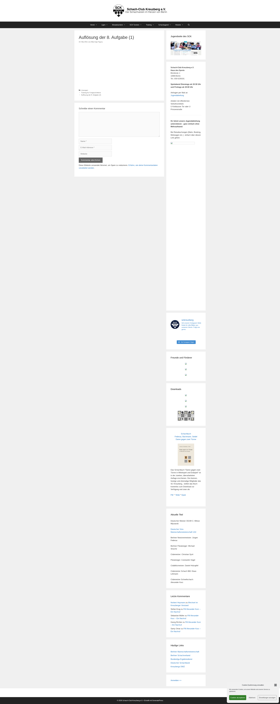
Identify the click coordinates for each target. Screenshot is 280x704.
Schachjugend (163, 25)
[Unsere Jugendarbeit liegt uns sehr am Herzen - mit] (196, 335)
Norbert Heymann (178, 603)
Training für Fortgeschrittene (91, 92)
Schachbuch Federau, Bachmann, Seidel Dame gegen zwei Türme (186, 436)
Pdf (172, 495)
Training (149, 25)
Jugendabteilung (177, 95)
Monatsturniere (117, 25)
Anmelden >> (176, 680)
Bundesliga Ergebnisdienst (181, 659)
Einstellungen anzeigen (267, 698)
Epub (184, 495)
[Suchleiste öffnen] (188, 25)
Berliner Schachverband (180, 655)
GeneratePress (157, 700)
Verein (92, 25)
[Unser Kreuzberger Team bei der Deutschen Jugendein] (186, 335)
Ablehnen (252, 698)
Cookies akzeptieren (237, 698)
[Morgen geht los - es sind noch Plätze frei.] (175, 335)
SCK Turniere (134, 25)
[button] (275, 685)
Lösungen (84, 90)
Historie (178, 25)
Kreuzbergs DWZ (178, 667)
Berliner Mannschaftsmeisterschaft (185, 652)
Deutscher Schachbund (180, 663)
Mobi (178, 495)
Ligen (103, 25)
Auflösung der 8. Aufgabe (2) (91, 95)
